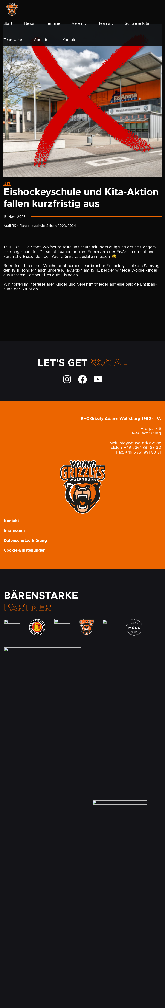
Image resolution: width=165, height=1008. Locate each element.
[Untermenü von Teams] (112, 24)
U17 (7, 184)
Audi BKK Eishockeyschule (24, 225)
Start (8, 24)
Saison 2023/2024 (61, 225)
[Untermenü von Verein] (85, 24)
